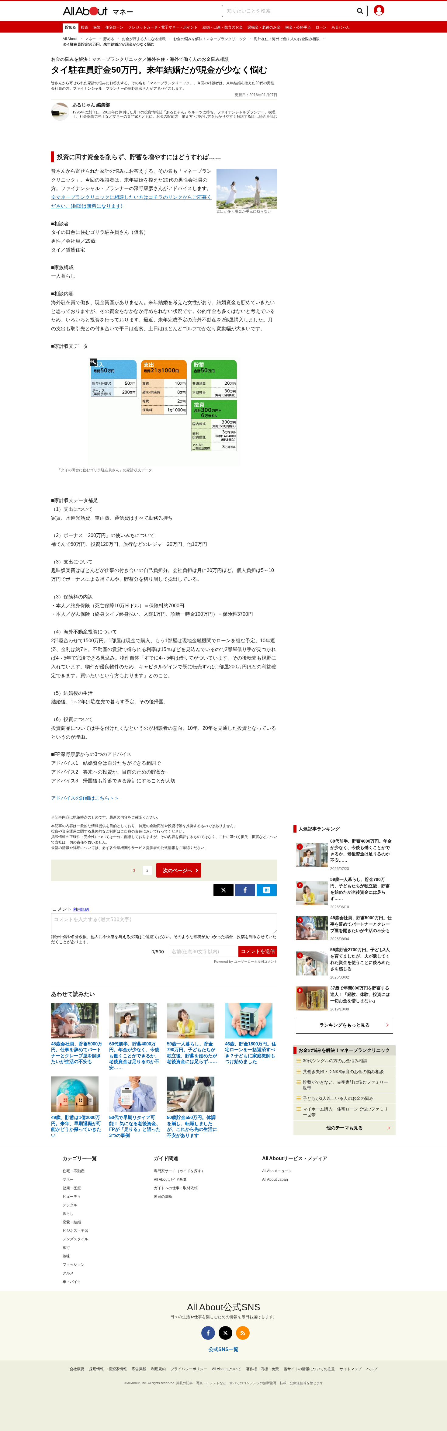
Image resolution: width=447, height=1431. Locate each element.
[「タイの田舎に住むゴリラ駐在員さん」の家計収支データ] (164, 411)
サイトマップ (351, 1369)
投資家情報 (118, 1369)
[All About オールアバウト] (85, 12)
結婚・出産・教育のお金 (223, 27)
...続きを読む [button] (266, 116)
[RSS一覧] (243, 1333)
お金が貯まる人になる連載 (144, 39)
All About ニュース (277, 1171)
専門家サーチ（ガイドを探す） (179, 1171)
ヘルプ (371, 1369)
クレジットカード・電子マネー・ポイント (163, 27)
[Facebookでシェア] (245, 890)
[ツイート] (223, 890)
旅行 (66, 1248)
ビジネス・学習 (75, 1230)
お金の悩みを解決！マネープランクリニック (209, 39)
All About (70, 39)
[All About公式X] (225, 1333)
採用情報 (96, 1369)
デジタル (70, 1205)
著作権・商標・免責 (262, 1369)
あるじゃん (340, 27)
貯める (70, 27)
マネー (123, 12)
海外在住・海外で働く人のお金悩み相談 (287, 39)
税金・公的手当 (298, 27)
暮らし (68, 1213)
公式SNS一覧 (223, 1349)
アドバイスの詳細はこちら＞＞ (85, 798)
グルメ (68, 1273)
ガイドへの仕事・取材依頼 (176, 1188)
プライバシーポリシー (189, 1369)
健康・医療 (72, 1188)
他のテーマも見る (344, 1127)
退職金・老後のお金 (264, 27)
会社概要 (77, 1369)
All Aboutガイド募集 (170, 1179)
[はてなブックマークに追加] (267, 890)
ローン (321, 27)
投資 (84, 27)
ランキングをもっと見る (345, 1024)
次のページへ (177, 870)
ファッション (74, 1265)
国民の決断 (163, 1196)
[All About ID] (379, 11)
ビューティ (72, 1196)
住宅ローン (114, 27)
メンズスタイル (75, 1239)
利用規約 (158, 1369)
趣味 (66, 1256)
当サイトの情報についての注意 (309, 1369)
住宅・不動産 (74, 1171)
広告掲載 (139, 1369)
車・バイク (72, 1282)
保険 (96, 27)
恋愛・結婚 (72, 1222)
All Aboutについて (226, 1369)
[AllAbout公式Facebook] (208, 1333)
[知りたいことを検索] (360, 11)
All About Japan (275, 1179)
